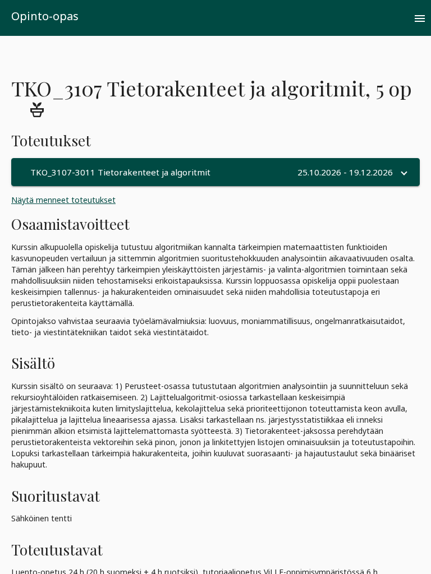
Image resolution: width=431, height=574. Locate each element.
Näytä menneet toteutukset (63, 200)
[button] (215, 172)
